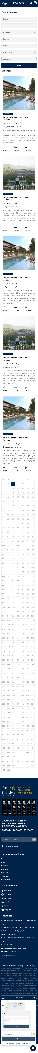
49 (33, 506)
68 (23, 519)
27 (28, 493)
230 (27, 620)
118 (28, 550)
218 (3, 616)
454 (27, 761)
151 (18, 572)
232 (3, 625)
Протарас (5, 876)
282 (8, 656)
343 (32, 691)
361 (18, 704)
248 (13, 633)
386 (3, 722)
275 (8, 651)
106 (3, 545)
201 (23, 603)
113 (3, 550)
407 (3, 735)
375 (18, 713)
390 (23, 722)
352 (8, 700)
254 (8, 638)
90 (28, 532)
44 (8, 506)
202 (27, 603)
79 (8, 528)
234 (13, 625)
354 (18, 700)
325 (13, 682)
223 (28, 616)
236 (23, 625)
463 (3, 770)
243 (23, 629)
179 (18, 589)
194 (23, 598)
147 (32, 567)
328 (27, 682)
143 (13, 567)
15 (3, 488)
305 (18, 669)
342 (27, 691)
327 (23, 682)
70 (33, 519)
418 (23, 739)
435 (3, 752)
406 (32, 730)
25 (18, 493)
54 (23, 510)
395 (13, 726)
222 (23, 616)
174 (28, 585)
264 (22, 642)
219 (8, 616)
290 (13, 660)
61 (23, 515)
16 (8, 488)
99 (3, 541)
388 (13, 722)
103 (23, 541)
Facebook (7, 890)
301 (32, 664)
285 (23, 656)
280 (32, 651)
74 (18, 523)
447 (27, 757)
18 (18, 488)
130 (18, 559)
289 (8, 660)
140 (32, 563)
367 (13, 708)
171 (13, 585)
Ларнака (5, 869)
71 (3, 523)
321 (28, 678)
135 (8, 563)
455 (32, 761)
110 (23, 545)
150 (13, 572)
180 (23, 589)
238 (32, 625)
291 (18, 660)
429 (8, 748)
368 (18, 708)
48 (28, 506)
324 (8, 682)
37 (8, 501)
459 (18, 766)
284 (18, 656)
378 (32, 713)
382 (18, 717)
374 (13, 713)
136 (13, 563)
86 (8, 532)
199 (13, 603)
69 (28, 519)
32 (18, 497)
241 (13, 629)
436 (8, 752)
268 (8, 647)
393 (3, 726)
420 (32, 739)
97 (28, 537)
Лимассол (5, 862)
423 (13, 744)
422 (8, 744)
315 (32, 673)
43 (3, 506)
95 (18, 537)
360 (13, 704)
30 (8, 497)
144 (18, 567)
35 (33, 497)
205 (8, 607)
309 (3, 673)
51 (8, 510)
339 (13, 691)
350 (32, 695)
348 (22, 695)
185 (13, 594)
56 (33, 510)
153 (28, 572)
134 (3, 563)
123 (18, 554)
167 (28, 581)
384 (27, 717)
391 (28, 722)
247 (8, 633)
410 (18, 735)
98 (33, 537)
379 (3, 717)
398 (27, 726)
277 (18, 651)
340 (18, 691)
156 (8, 576)
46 (18, 506)
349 (27, 695)
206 (13, 607)
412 (28, 735)
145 (23, 567)
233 (8, 625)
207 (18, 607)
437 (13, 752)
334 (23, 686)
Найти (19, 66)
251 (28, 633)
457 (8, 766)
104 (28, 541)
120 (3, 554)
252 (32, 633)
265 (27, 642)
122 (13, 554)
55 (28, 510)
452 (18, 761)
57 (3, 515)
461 (28, 766)
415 (8, 739)
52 (13, 510)
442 (3, 757)
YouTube (7, 906)
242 (18, 629)
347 (18, 695)
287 (32, 656)
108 (13, 545)
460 (22, 766)
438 (18, 752)
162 (3, 581)
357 (32, 700)
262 (13, 642)
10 (13, 484)
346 (13, 695)
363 (27, 704)
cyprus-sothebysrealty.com (23, 1043)
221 (18, 616)
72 (8, 523)
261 (8, 642)
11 (18, 484)
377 (27, 713)
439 (23, 752)
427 (32, 744)
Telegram (7, 910)
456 (3, 766)
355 (23, 700)
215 (23, 611)
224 (32, 616)
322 (32, 678)
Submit (16, 1026)
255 (13, 638)
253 (3, 638)
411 (23, 735)
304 (13, 669)
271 (23, 647)
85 (3, 532)
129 (13, 559)
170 (8, 585)
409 (13, 735)
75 (23, 523)
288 (3, 660)
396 (18, 726)
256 (18, 638)
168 (32, 581)
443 (8, 757)
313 (23, 673)
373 (8, 713)
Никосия (5, 873)
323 (3, 682)
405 (27, 730)
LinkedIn (7, 902)
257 (23, 638)
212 (8, 611)
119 (33, 550)
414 (3, 739)
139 (28, 563)
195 (28, 598)
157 (13, 576)
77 (33, 523)
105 (32, 541)
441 (32, 752)
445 (18, 757)
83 (28, 528)
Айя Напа (5, 866)
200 (18, 603)
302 (3, 669)
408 (8, 735)
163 (8, 581)
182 (32, 589)
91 (32, 532)
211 (3, 611)
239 (3, 629)
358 (3, 704)
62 (28, 515)
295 (3, 664)
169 (3, 585)
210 (32, 607)
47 (23, 506)
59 (13, 515)
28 (33, 493)
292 (23, 660)
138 (23, 563)
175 (32, 585)
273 (32, 647)
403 (18, 730)
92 (3, 537)
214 (18, 611)
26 (23, 493)
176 (3, 589)
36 (3, 501)
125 (28, 554)
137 (18, 563)
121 (8, 554)
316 (3, 678)
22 (3, 493)
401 (8, 730)
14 (32, 484)
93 (8, 537)
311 (13, 673)
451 (13, 761)
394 (8, 726)
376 (23, 713)
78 (3, 528)
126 (32, 554)
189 (32, 594)
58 (8, 515)
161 (33, 576)
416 (13, 739)
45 (13, 506)
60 (18, 515)
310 (8, 673)
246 (3, 633)
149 (8, 572)
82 (23, 528)
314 (28, 673)
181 (28, 589)
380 (8, 717)
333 (18, 686)
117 (23, 550)
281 (3, 656)
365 (3, 708)
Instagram (7, 894)
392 (32, 722)
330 (3, 686)
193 (18, 598)
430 (13, 748)
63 (33, 515)
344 (3, 695)
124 (23, 554)
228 (18, 620)
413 (32, 735)
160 (28, 576)
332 (13, 686)
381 (13, 717)
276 (13, 651)
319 (18, 678)
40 (23, 501)
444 (13, 757)
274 (3, 651)
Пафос (4, 859)
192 (13, 598)
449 (3, 761)
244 (27, 629)
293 (28, 660)
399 (32, 726)
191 (8, 598)
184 (8, 594)
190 (3, 598)
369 (23, 708)
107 (8, 545)
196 (32, 598)
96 (23, 537)
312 (18, 673)
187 (23, 594)
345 (8, 695)
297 (13, 664)
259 (32, 638)
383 (23, 717)
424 (18, 744)
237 (27, 625)
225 (3, 620)
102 (18, 541)
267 (3, 647)
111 (28, 545)
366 (8, 708)
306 (23, 669)
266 (32, 642)
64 (3, 519)
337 (3, 691)
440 (27, 752)
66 (13, 519)
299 (23, 664)
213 (13, 611)
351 (3, 700)
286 (27, 656)
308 (32, 669)
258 (27, 638)
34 (28, 497)
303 (8, 669)
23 (8, 493)
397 (23, 726)
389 (18, 722)
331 (8, 686)
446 (22, 757)
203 (32, 603)
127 (3, 559)
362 (23, 704)
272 (27, 647)
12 (23, 484)
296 (8, 664)
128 (8, 559)
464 (8, 770)
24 (13, 493)
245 (32, 629)
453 (22, 761)
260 (3, 642)
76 (28, 523)
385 (32, 717)
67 (18, 519)
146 (28, 567)
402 (13, 730)
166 (23, 581)
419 (28, 739)
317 (8, 678)
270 (18, 647)
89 (23, 532)
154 (32, 572)
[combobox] (7, 1020)
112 (33, 545)
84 (33, 528)
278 (23, 651)
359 (8, 704)
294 (32, 660)
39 (18, 501)
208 (23, 607)
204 (3, 607)
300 (27, 664)
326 (18, 682)
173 (23, 585)
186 (18, 594)
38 (13, 501)
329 (32, 682)
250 (23, 633)
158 (18, 576)
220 (13, 616)
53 (18, 510)
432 (23, 748)
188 (28, 594)
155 (3, 576)
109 (18, 545)
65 (8, 519)
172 (18, 585)
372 (3, 713)
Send (18, 1039)
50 (3, 510)
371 (32, 708)
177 (8, 589)
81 (18, 528)
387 (8, 722)
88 (18, 532)
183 (3, 594)
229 (23, 620)
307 (27, 669)
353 (13, 700)
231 (33, 620)
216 (28, 611)
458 (13, 766)
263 (18, 642)
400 (3, 730)
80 (13, 528)
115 (13, 550)
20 (28, 488)
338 (8, 691)
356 (27, 700)
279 (27, 651)
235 (18, 625)
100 (8, 541)
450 (8, 761)
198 (8, 603)
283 (13, 656)
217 (32, 611)
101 (13, 541)
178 (13, 589)
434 (32, 748)
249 (18, 633)
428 (3, 748)
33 (23, 497)
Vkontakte (7, 898)
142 (8, 567)
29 (3, 497)
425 (22, 744)
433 (27, 748)
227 (13, 620)
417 (18, 739)
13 (27, 484)
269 (13, 647)
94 (13, 537)
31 (13, 497)
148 (3, 572)
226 (8, 620)
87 (13, 532)
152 (23, 572)
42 (33, 501)
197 (3, 603)
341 (23, 691)
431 (18, 748)
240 (8, 629)
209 (27, 607)
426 (27, 744)
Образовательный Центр (12, 846)
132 (28, 559)
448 (32, 757)
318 (13, 678)
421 (3, 744)
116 (18, 550)
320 (23, 678)
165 (18, 581)
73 (13, 523)
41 (28, 501)
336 (32, 686)
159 (23, 576)
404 (22, 730)
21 (32, 488)
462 (32, 766)
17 (13, 488)
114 (8, 550)
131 (23, 559)
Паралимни (6, 879)
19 (23, 488)
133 (33, 559)
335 (27, 686)
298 (18, 664)
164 (13, 581)
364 (32, 704)
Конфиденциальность (8, 955)
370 (27, 708)
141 (3, 567)
